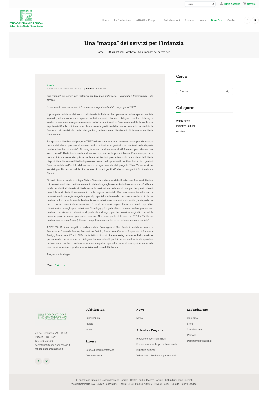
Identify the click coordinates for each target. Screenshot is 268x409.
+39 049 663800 (44, 341)
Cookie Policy (179, 383)
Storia (190, 323)
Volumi (89, 329)
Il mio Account (232, 3)
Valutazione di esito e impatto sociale (156, 355)
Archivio (131, 52)
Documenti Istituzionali (199, 340)
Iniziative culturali (145, 350)
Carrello (251, 3)
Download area (94, 355)
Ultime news (183, 120)
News (139, 318)
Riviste (89, 323)
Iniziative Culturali (185, 126)
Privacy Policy (161, 383)
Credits (193, 383)
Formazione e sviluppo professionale (156, 344)
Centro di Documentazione (100, 350)
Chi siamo (192, 318)
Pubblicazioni (93, 318)
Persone (191, 335)
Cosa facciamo (195, 329)
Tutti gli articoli (115, 52)
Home (100, 52)
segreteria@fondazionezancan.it (52, 345)
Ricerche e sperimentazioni (151, 338)
